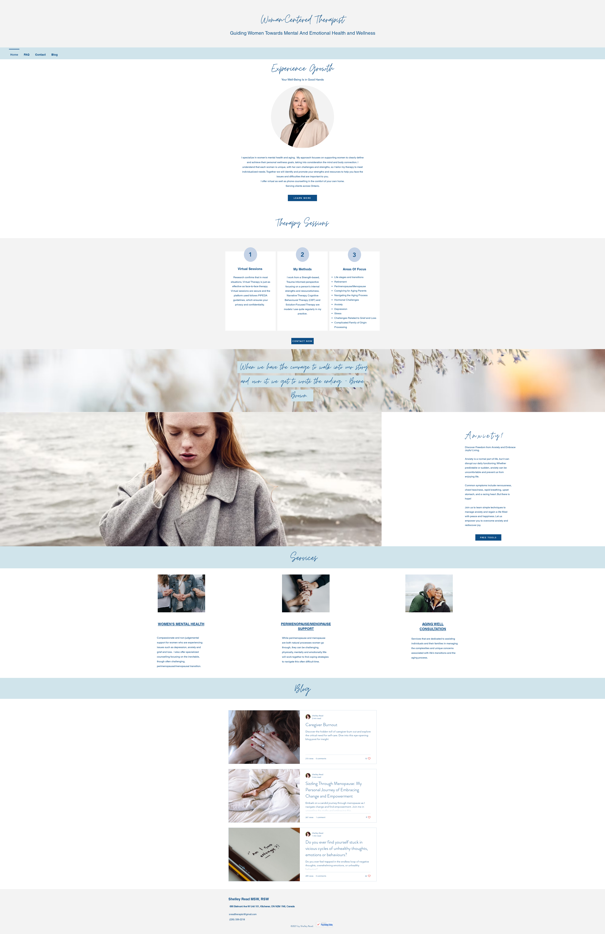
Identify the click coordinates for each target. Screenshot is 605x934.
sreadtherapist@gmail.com (243, 914)
